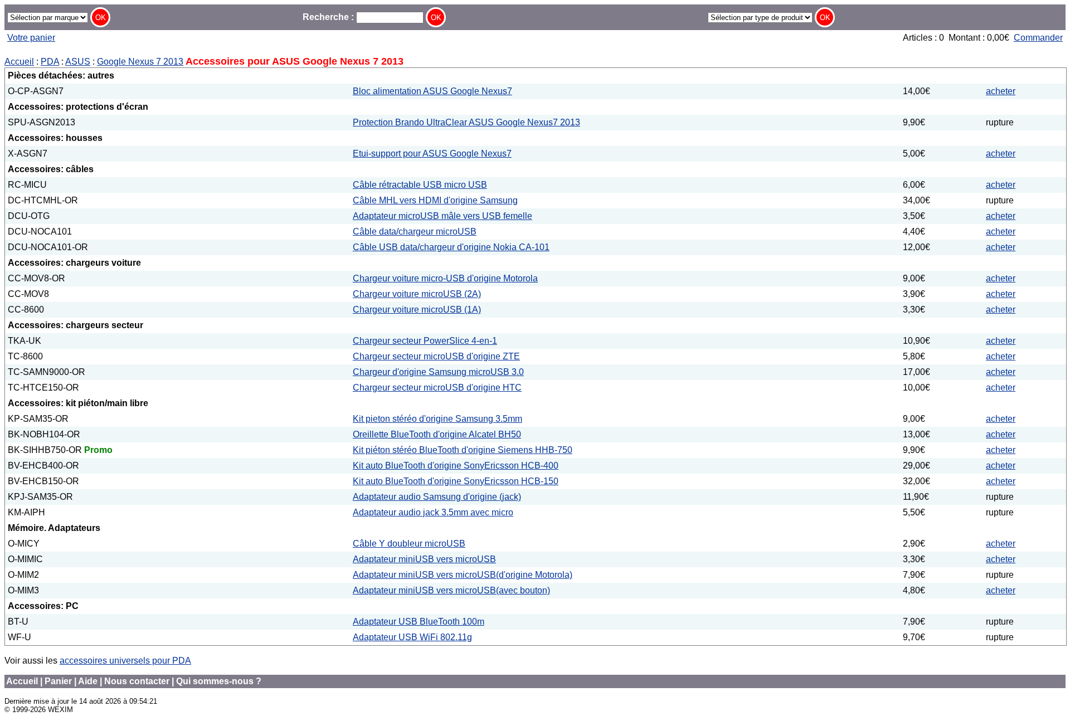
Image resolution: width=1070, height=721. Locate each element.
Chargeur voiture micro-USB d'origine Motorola (445, 278)
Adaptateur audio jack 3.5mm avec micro (433, 512)
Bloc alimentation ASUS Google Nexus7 (432, 91)
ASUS (77, 61)
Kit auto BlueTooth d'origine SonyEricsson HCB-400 (455, 465)
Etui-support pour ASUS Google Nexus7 (432, 153)
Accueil (19, 61)
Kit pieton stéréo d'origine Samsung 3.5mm (437, 418)
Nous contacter (136, 681)
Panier (58, 681)
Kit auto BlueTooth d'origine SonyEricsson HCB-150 (455, 481)
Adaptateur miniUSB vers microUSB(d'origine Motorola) (462, 574)
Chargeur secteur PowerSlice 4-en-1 (425, 340)
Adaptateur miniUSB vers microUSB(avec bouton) (451, 590)
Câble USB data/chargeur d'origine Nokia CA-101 (451, 247)
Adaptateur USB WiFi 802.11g (412, 637)
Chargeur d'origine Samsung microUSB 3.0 (438, 372)
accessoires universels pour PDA (125, 660)
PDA (50, 61)
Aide (88, 681)
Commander (1038, 37)
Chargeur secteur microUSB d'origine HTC (437, 387)
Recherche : (329, 17)
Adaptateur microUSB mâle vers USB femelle (442, 216)
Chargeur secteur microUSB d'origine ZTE (436, 356)
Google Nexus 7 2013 (140, 61)
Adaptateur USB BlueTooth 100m (418, 621)
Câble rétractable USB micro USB (420, 184)
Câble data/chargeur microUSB (414, 231)
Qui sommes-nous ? (218, 681)
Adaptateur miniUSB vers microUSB (424, 559)
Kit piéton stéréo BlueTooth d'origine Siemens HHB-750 (462, 450)
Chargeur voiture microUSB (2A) (417, 294)
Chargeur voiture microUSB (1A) (417, 309)
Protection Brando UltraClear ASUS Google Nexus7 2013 (466, 122)
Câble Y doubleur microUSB (409, 543)
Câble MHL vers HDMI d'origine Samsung (435, 200)
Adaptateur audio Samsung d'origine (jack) (437, 496)
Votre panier (31, 37)
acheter (1000, 91)
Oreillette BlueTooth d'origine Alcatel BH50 (437, 434)
